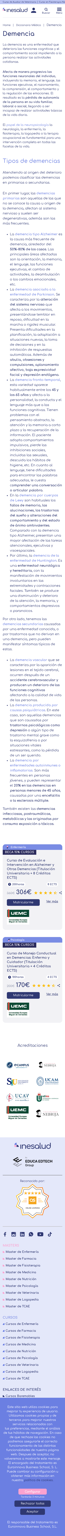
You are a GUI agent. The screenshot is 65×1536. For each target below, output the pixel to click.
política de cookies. (38, 1480)
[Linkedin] (22, 1234)
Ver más (52, 901)
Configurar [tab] (32, 1491)
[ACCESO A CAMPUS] (33, 11)
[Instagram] (13, 1234)
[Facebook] (5, 1234)
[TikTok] (49, 1234)
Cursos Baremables (20, 1396)
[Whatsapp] (31, 1234)
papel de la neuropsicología (28, 125)
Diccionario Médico (28, 25)
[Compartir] (60, 892)
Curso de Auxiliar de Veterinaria (19, 2)
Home (6, 25)
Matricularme (23, 902)
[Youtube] (40, 1234)
